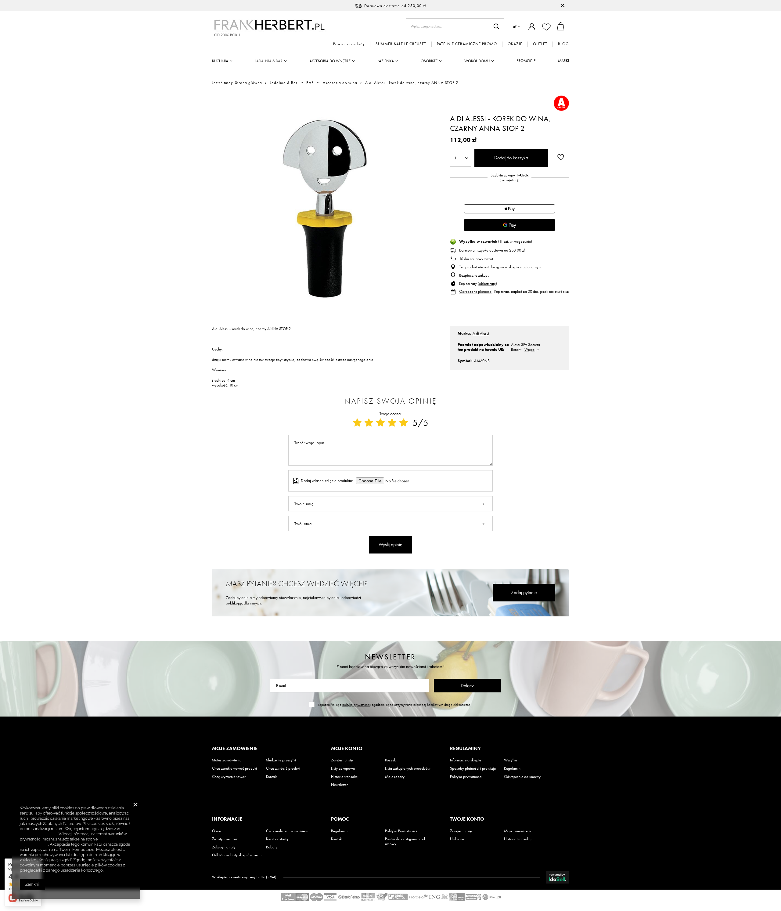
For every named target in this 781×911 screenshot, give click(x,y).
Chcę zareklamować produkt (234, 768)
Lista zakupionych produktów (407, 768)
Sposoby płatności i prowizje (473, 768)
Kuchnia (220, 61)
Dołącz (467, 685)
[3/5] (380, 423)
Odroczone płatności (475, 291)
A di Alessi (481, 333)
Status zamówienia (227, 760)
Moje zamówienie (234, 749)
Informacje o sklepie (465, 760)
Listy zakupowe (343, 768)
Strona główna (248, 82)
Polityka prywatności (466, 776)
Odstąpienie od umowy (522, 776)
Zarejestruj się (342, 760)
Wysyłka (510, 760)
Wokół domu (477, 61)
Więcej (529, 349)
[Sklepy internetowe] (557, 877)
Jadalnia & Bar (269, 61)
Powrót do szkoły (349, 44)
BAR (310, 82)
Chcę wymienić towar (229, 776)
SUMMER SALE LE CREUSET (401, 44)
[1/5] (357, 423)
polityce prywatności (38, 834)
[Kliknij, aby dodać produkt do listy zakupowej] (560, 157)
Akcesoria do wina (340, 82)
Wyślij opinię (390, 544)
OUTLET (540, 44)
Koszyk (390, 760)
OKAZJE (515, 44)
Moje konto (346, 749)
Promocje (525, 60)
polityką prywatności (356, 704)
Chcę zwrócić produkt (283, 768)
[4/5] (392, 423)
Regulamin (512, 768)
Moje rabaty (395, 776)
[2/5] (369, 423)
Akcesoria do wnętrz (330, 61)
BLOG (563, 44)
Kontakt (271, 776)
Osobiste (429, 61)
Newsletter (390, 657)
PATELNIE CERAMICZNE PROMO (467, 44)
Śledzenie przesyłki (281, 760)
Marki (563, 60)
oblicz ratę (487, 283)
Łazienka (385, 61)
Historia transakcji (345, 776)
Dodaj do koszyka (511, 157)
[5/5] (403, 423)
